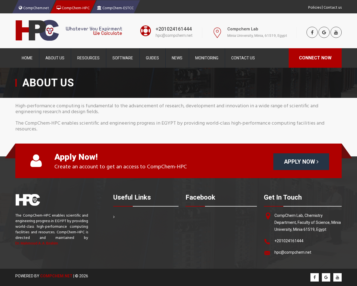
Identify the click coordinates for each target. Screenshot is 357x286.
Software (122, 58)
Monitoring (206, 58)
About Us (54, 58)
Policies (314, 6)
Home (27, 58)
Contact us (333, 6)
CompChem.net (35, 7)
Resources (88, 58)
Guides (152, 58)
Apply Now (300, 161)
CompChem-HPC (75, 7)
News (177, 58)
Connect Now (315, 57)
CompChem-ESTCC (118, 7)
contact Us (243, 58)
